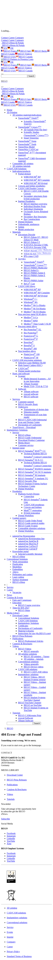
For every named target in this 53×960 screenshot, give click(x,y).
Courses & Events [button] (15, 597)
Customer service (25, 445)
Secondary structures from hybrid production (35, 197)
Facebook (11, 833)
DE (12, 48)
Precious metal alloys (27, 326)
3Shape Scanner (31, 384)
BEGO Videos (24, 649)
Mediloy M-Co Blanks (34, 305)
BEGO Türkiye (24, 54)
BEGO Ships (24, 610)
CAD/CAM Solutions (28, 620)
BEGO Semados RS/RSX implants (34, 469)
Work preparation (20, 561)
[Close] (2, 86)
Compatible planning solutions (31, 528)
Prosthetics (17, 491)
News (9, 595)
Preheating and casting (22, 574)
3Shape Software (25, 720)
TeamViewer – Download (24, 427)
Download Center (20, 615)
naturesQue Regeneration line (31, 538)
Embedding (17, 569)
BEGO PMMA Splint (33, 280)
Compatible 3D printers (22, 163)
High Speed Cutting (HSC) (30, 365)
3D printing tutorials (21, 166)
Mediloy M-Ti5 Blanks (35, 312)
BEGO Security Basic (28, 404)
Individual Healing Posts (35, 206)
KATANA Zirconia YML (35, 247)
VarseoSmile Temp (27, 141)
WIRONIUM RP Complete (37, 180)
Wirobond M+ (31, 302)
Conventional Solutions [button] (17, 559)
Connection (29, 496)
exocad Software (25, 718)
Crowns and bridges (33, 507)
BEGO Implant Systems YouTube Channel (34, 698)
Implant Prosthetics (26, 201)
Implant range (18, 448)
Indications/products (21, 171)
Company (19, 37)
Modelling (17, 567)
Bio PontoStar (31, 333)
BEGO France (10, 51)
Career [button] (10, 590)
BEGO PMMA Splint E (34, 273)
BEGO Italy (26, 51)
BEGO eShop (24, 435)
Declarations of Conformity (30, 628)
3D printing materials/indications (26, 115)
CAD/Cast (23, 368)
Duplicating (17, 564)
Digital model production (29, 371)
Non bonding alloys (27, 351)
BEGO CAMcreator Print (29, 715)
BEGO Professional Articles (30, 641)
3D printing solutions (27, 654)
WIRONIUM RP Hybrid (35, 183)
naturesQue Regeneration (23, 536)
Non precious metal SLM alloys (32, 314)
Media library (24, 443)
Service (15, 432)
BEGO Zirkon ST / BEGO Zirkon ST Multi (36, 238)
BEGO (10, 728)
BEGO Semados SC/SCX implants (34, 472)
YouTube (11, 841)
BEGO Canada (25, 57)
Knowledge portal (20, 551)
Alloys (15, 572)
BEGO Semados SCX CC (30, 460)
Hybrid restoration (32, 513)
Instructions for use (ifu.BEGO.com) (34, 633)
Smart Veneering (31, 138)
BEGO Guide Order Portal (30, 520)
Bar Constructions (32, 219)
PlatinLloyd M (31, 357)
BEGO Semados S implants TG (33, 478)
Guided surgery (19, 518)
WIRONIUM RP (32, 177)
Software (22, 389)
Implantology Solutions (28, 623)
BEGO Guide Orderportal (29, 437)
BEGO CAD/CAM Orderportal (32, 419)
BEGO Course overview (29, 605)
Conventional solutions (28, 661)
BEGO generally (31, 651)
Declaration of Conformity (30, 425)
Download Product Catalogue (31, 440)
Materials (16, 232)
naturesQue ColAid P (27, 549)
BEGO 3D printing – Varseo (36, 656)
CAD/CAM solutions (27, 669)
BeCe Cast (29, 284)
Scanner (21, 376)
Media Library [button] (13, 613)
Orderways (23, 407)
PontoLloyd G (31, 336)
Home (9, 110)
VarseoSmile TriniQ (28, 118)
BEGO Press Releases (22, 636)
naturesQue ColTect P (28, 546)
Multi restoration (33, 510)
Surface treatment (20, 579)
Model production (26, 229)
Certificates (23, 626)
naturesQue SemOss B (28, 541)
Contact (5, 37)
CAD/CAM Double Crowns (31, 188)
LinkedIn (11, 838)
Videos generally (31, 664)
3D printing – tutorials (33, 659)
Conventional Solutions (28, 618)
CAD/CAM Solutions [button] (16, 168)
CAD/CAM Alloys (26, 286)
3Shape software (31, 391)
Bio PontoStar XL (32, 329)
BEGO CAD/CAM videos (36, 672)
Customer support (26, 402)
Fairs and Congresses (21, 600)
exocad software (31, 394)
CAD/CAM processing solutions (27, 360)
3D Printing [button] (12, 112)
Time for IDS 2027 (20, 608)
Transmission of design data (36, 409)
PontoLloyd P (31, 339)
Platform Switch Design (28, 494)
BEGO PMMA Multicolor (35, 268)
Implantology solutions (28, 674)
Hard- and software (21, 373)
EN (5, 48)
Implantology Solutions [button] (17, 430)
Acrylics (22, 259)
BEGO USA (9, 57)
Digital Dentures (25, 222)
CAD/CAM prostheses (34, 504)
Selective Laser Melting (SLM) (32, 363)
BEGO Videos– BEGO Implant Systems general (35, 678)
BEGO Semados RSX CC (32, 451)
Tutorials (16, 713)
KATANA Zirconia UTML (36, 245)
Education (16, 602)
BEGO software (31, 396)
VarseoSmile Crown (29, 127)
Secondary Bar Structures (35, 216)
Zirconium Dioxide (26, 234)
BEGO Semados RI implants (31, 475)
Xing (9, 843)
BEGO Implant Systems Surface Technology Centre (32, 484)
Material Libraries (26, 631)
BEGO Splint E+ (31, 270)
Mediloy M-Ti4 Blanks (35, 308)
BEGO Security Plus (27, 481)
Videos (15, 646)
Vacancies (16, 592)
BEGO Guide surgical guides (31, 523)
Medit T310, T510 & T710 (36, 386)
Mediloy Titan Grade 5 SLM (37, 324)
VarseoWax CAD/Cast (28, 149)
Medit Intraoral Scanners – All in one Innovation (37, 379)
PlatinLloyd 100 (32, 354)
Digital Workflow (26, 489)
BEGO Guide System (28, 526)
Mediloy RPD (31, 321)
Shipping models (31, 412)
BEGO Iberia (40, 51)
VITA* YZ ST (38, 250)
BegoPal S (29, 345)
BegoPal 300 (30, 348)
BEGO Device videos (33, 667)
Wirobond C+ (30, 299)
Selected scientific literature (30, 554)
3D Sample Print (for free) (35, 129)
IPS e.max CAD (31, 256)
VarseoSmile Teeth (27, 144)
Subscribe (5, 819)
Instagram (11, 836)
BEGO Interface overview (35, 204)
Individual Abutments (33, 209)
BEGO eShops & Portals (13, 45)
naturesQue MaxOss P (28, 544)
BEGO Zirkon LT (32, 242)
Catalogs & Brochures (22, 643)
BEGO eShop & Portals (12, 43)
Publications (17, 638)
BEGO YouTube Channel (29, 702)
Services (16, 399)
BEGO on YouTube (33, 705)
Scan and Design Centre (29, 422)
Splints (21, 227)
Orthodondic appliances (28, 224)
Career (12, 37)
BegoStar (28, 342)
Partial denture (24, 174)
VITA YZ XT (37, 253)
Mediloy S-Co (31, 317)
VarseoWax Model (26, 147)
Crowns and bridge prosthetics (31, 186)
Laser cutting (18, 577)
